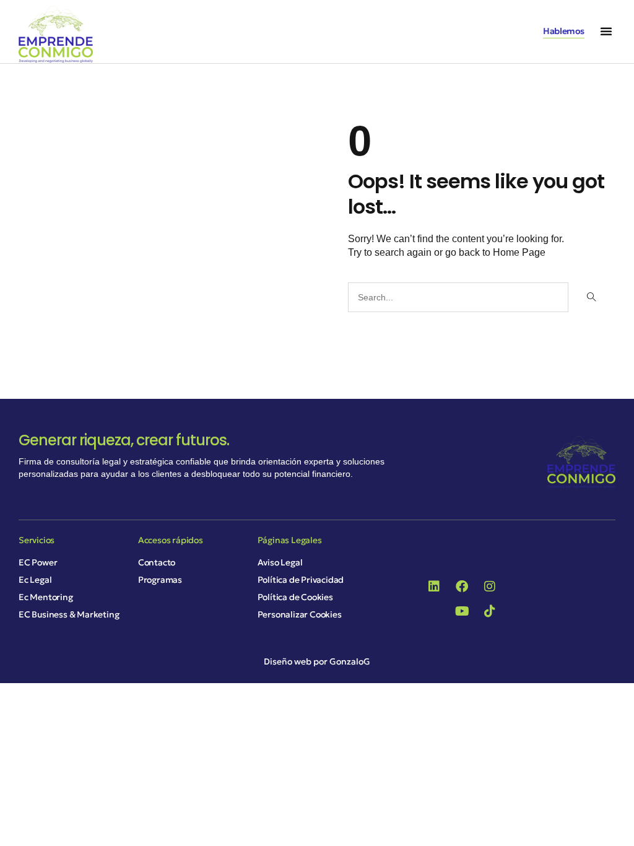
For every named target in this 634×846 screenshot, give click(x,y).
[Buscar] (590, 297)
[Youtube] (461, 611)
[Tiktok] (489, 611)
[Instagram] (489, 586)
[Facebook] (461, 586)
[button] (606, 31)
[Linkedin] (434, 586)
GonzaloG (349, 661)
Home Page (519, 252)
